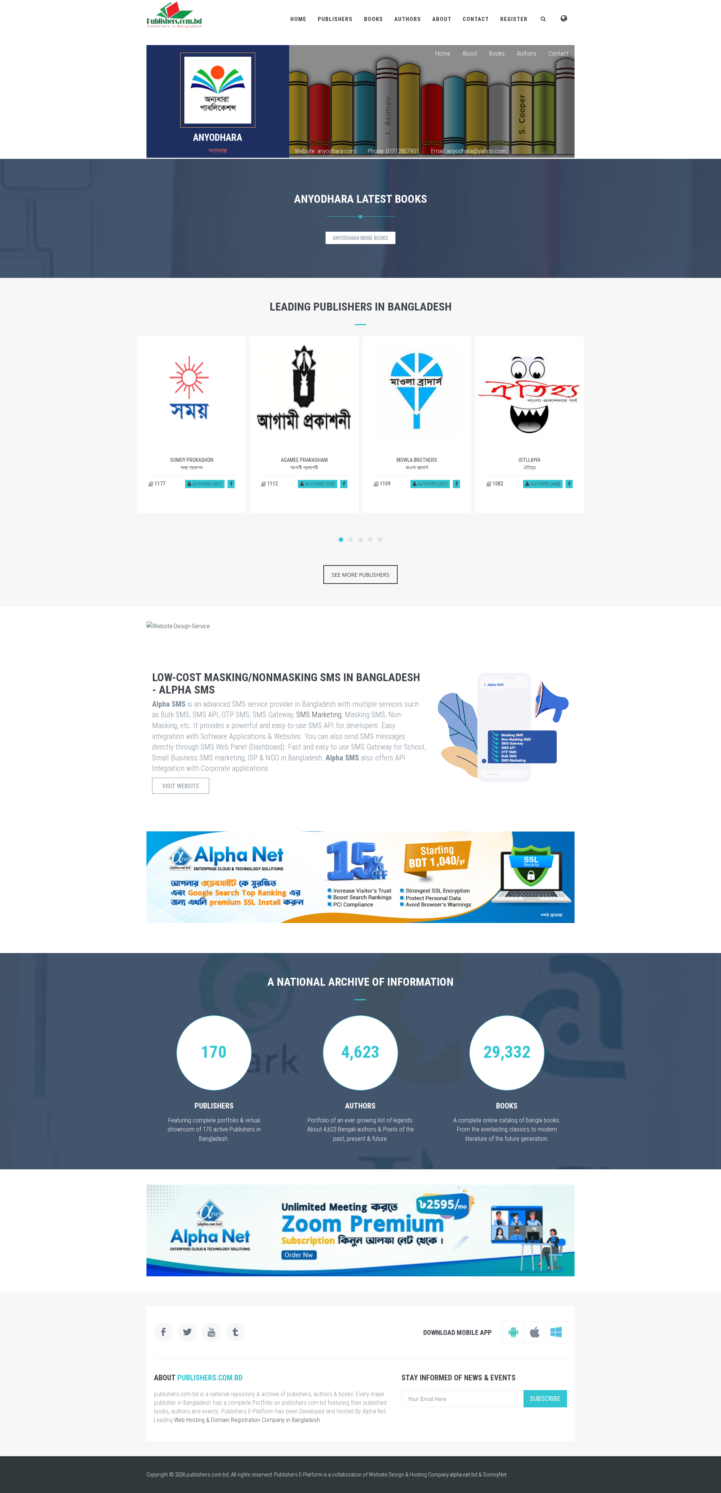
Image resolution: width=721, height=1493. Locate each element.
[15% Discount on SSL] (360, 877)
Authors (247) (432, 484)
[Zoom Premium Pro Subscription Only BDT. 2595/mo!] (360, 1230)
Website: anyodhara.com (325, 151)
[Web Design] (360, 625)
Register (514, 19)
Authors (407, 19)
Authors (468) (544, 484)
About (441, 19)
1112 (272, 483)
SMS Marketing (318, 714)
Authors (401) (206, 484)
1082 (497, 483)
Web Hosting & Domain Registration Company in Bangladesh (247, 1420)
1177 (159, 483)
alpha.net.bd (463, 1474)
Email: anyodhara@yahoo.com (468, 151)
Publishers (335, 19)
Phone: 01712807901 (393, 151)
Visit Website (180, 786)
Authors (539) (319, 484)
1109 (385, 483)
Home (298, 19)
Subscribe (545, 1399)
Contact (476, 19)
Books (373, 19)
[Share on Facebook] (231, 484)
